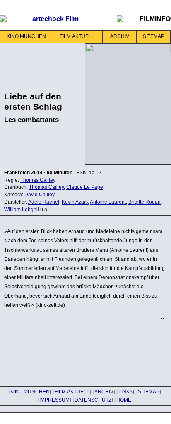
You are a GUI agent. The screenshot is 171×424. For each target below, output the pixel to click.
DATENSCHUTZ (93, 400)
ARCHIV (119, 36)
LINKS (125, 392)
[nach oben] (162, 318)
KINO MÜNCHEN (26, 36)
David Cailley (39, 195)
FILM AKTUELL (77, 36)
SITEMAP (153, 36)
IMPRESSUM (54, 400)
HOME (123, 400)
